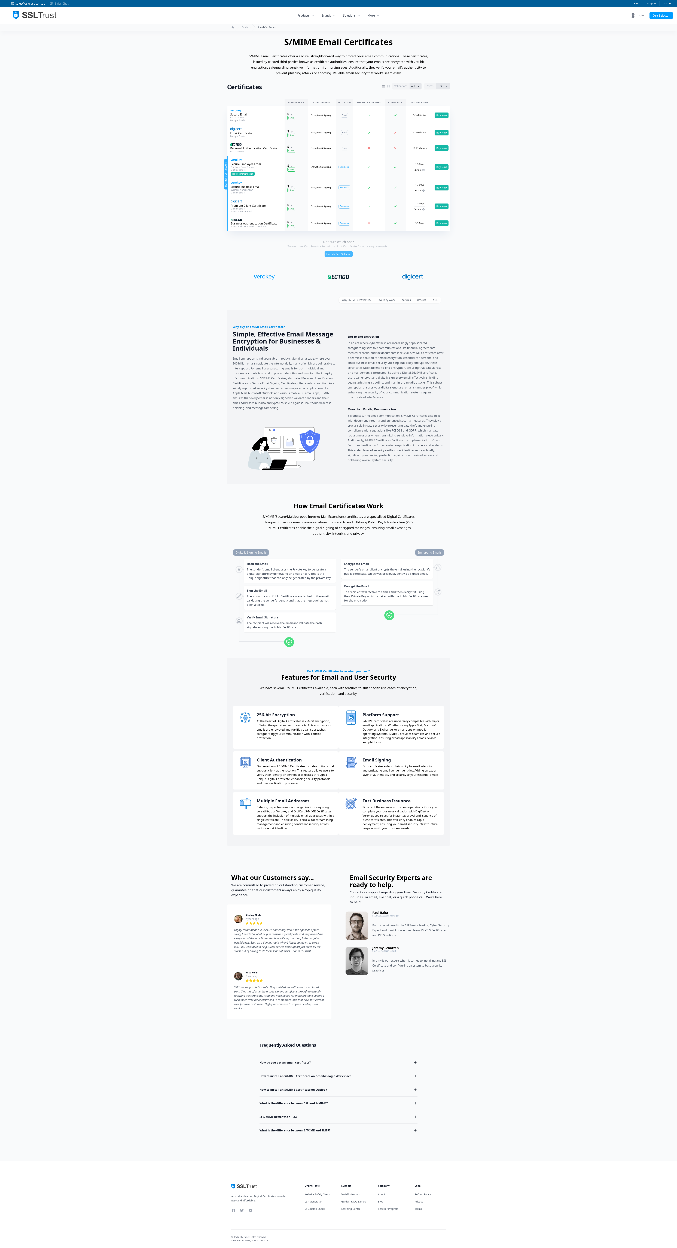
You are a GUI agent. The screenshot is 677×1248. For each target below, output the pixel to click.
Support (651, 3)
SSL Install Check (315, 1208)
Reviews (421, 300)
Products (303, 15)
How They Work (386, 300)
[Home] (232, 27)
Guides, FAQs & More (353, 1201)
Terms (418, 1208)
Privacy (419, 1201)
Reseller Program (388, 1208)
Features (406, 300)
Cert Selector (661, 15)
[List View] (383, 86)
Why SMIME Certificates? (356, 300)
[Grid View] (388, 86)
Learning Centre (351, 1208)
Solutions (349, 15)
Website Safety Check (317, 1194)
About (381, 1194)
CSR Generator (313, 1201)
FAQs (435, 300)
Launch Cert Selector (338, 254)
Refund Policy (423, 1194)
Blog (636, 3)
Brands (326, 15)
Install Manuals (350, 1194)
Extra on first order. (650, 23)
